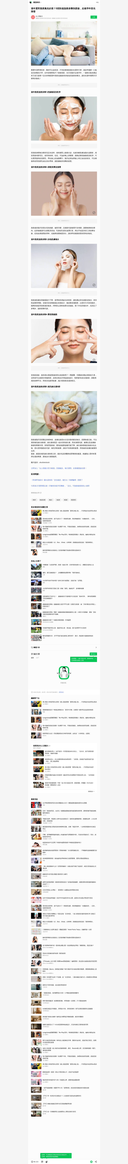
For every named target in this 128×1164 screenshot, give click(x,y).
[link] (42, 1162)
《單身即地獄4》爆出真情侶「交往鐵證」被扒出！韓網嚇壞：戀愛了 (57, 480)
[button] (35, 1162)
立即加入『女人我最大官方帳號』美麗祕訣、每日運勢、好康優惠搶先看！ (59, 468)
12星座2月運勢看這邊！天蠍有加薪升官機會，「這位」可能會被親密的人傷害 (60, 486)
